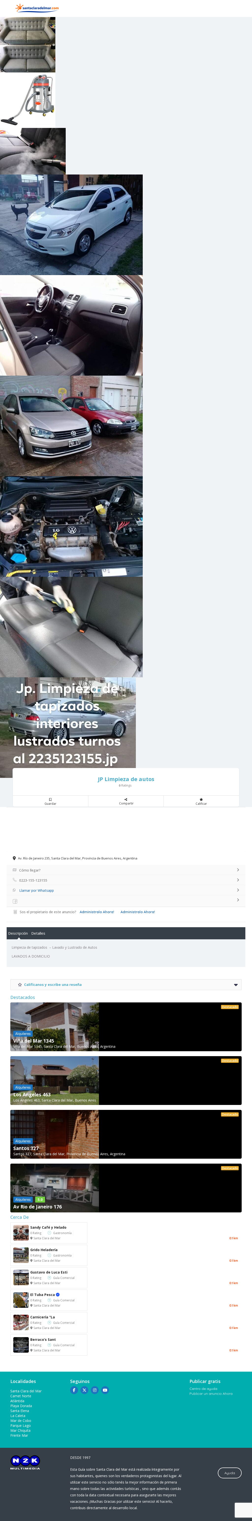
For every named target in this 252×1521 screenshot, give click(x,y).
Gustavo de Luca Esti (48, 1272)
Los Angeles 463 (32, 1094)
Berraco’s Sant (43, 1339)
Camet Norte (20, 1396)
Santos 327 (26, 1148)
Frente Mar (19, 1435)
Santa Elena (19, 1410)
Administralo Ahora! (138, 912)
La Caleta (17, 1415)
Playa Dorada (21, 1405)
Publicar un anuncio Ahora (211, 1393)
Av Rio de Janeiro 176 (37, 1207)
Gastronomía (62, 1233)
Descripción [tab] (18, 933)
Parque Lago (20, 1425)
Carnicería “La (42, 1317)
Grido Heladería (44, 1249)
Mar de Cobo (20, 1420)
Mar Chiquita (20, 1430)
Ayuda (229, 1473)
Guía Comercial (64, 1278)
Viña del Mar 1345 (33, 1041)
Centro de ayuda (203, 1388)
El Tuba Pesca (47, 1294)
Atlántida (17, 1401)
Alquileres (23, 1033)
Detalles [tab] (38, 933)
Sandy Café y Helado (48, 1227)
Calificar (201, 804)
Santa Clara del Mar (47, 1238)
